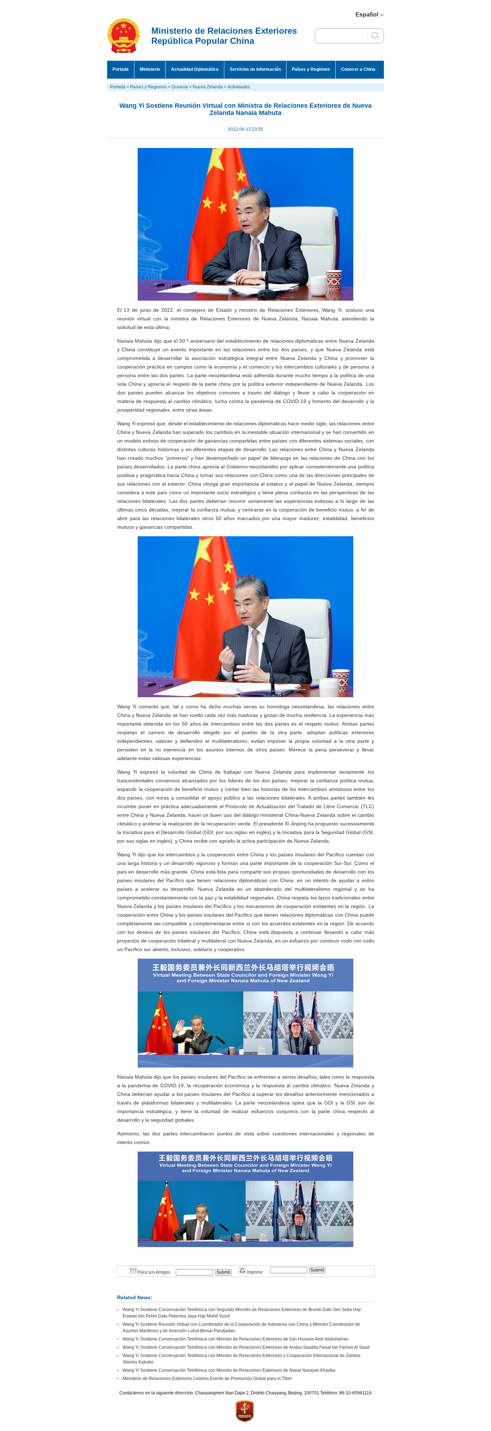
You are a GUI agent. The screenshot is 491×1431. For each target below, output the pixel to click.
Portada (121, 69)
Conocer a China (358, 69)
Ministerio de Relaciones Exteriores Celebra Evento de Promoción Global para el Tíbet (207, 1378)
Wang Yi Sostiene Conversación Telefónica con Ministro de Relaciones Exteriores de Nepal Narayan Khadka (229, 1370)
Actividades (239, 86)
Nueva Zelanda (208, 86)
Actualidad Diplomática (195, 69)
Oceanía (179, 86)
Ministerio (150, 69)
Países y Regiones (311, 69)
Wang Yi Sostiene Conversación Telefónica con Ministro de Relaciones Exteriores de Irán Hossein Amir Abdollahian (235, 1339)
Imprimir (254, 1272)
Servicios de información (255, 69)
